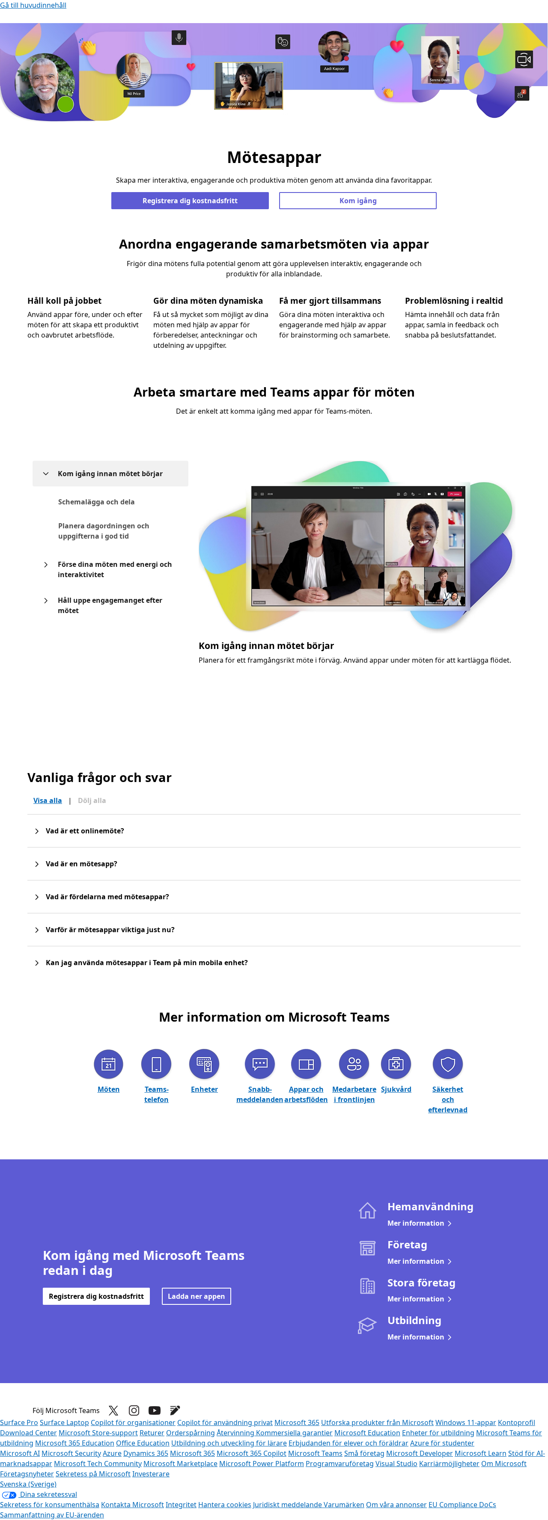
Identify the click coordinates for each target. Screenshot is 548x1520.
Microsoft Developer (419, 1453)
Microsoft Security (71, 1453)
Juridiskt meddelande (288, 1504)
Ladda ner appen (196, 1296)
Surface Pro (19, 1422)
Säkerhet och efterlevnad (448, 1099)
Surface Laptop (64, 1422)
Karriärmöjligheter (449, 1463)
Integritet (181, 1504)
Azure (112, 1453)
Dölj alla (92, 800)
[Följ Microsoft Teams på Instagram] (134, 1410)
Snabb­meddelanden (259, 1094)
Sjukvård (396, 1089)
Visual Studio (396, 1463)
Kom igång (358, 200)
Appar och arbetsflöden (306, 1094)
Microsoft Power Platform (261, 1463)
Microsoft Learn (480, 1453)
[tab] (117, 501)
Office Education (143, 1443)
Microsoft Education (367, 1432)
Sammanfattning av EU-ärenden (52, 1515)
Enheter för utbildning (438, 1432)
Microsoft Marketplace (180, 1463)
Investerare (151, 1474)
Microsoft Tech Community (98, 1463)
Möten (109, 1089)
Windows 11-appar (465, 1422)
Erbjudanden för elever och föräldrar (348, 1443)
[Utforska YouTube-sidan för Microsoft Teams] (154, 1410)
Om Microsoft (504, 1463)
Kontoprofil (516, 1422)
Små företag (364, 1453)
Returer (152, 1432)
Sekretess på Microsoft (93, 1474)
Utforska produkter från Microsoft (377, 1422)
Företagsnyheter (27, 1474)
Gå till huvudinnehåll (33, 5)
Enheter (204, 1089)
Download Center (28, 1432)
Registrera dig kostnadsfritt (190, 200)
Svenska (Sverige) (28, 1484)
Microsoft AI (20, 1453)
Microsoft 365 (296, 1422)
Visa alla (47, 800)
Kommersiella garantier (294, 1432)
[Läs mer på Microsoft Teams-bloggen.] (175, 1410)
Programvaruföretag (340, 1463)
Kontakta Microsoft (132, 1504)
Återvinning (236, 1432)
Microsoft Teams (315, 1453)
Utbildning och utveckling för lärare (229, 1443)
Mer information (415, 1223)
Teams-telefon (156, 1094)
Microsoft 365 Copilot (251, 1453)
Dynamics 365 (145, 1453)
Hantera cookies (224, 1504)
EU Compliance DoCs (462, 1504)
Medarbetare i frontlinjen (354, 1094)
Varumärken (344, 1504)
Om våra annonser (396, 1504)
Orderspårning (190, 1432)
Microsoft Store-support (98, 1432)
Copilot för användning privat (225, 1422)
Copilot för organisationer (133, 1422)
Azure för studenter (442, 1443)
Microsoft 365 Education (74, 1443)
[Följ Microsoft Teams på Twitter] (113, 1410)
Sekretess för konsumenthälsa (49, 1504)
